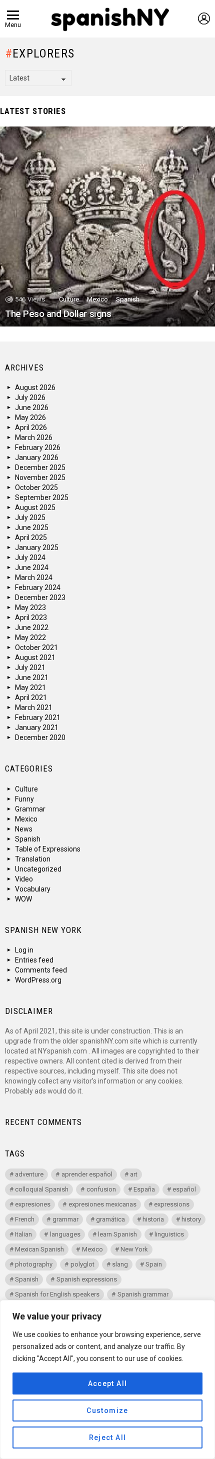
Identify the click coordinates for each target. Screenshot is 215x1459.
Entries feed (34, 960)
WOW (23, 899)
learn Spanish (117, 1234)
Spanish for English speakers (57, 1294)
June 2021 (31, 678)
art (134, 1174)
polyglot (82, 1264)
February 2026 (37, 448)
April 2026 (31, 428)
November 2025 (40, 478)
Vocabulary (32, 889)
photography (33, 1264)
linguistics (169, 1234)
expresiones (32, 1204)
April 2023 (31, 618)
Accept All (108, 1384)
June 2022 (31, 628)
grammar (65, 1219)
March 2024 (33, 578)
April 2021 (31, 698)
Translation (32, 859)
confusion (101, 1189)
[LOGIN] (204, 18)
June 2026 (31, 408)
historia (153, 1219)
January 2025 (36, 548)
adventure (29, 1174)
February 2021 (37, 718)
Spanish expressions (86, 1279)
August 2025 (35, 508)
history (191, 1219)
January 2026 (36, 458)
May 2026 (30, 418)
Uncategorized (38, 869)
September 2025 (41, 498)
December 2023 (40, 598)
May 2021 (30, 688)
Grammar (30, 809)
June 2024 (31, 568)
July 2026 (30, 398)
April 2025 (31, 538)
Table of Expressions (47, 849)
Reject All (107, 1438)
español (184, 1189)
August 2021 (35, 658)
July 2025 (30, 518)
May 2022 (30, 638)
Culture (69, 299)
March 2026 (33, 438)
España (144, 1189)
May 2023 (30, 608)
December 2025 (40, 468)
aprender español (87, 1174)
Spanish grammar (143, 1294)
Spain (154, 1264)
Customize (107, 1410)
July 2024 (30, 558)
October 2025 (36, 488)
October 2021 (36, 648)
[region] (107, 1379)
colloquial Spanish (41, 1189)
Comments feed (41, 970)
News (23, 829)
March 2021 (33, 708)
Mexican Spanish (39, 1249)
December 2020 (40, 738)
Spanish (128, 299)
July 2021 (30, 668)
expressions (172, 1204)
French (24, 1219)
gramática (110, 1219)
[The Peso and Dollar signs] (107, 226)
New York (134, 1249)
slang (120, 1264)
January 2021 (36, 728)
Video (24, 879)
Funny (24, 799)
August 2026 (35, 388)
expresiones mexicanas (102, 1204)
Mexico (97, 299)
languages (65, 1234)
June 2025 (31, 528)
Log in (24, 950)
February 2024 (37, 588)
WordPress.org (38, 980)
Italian (23, 1234)
